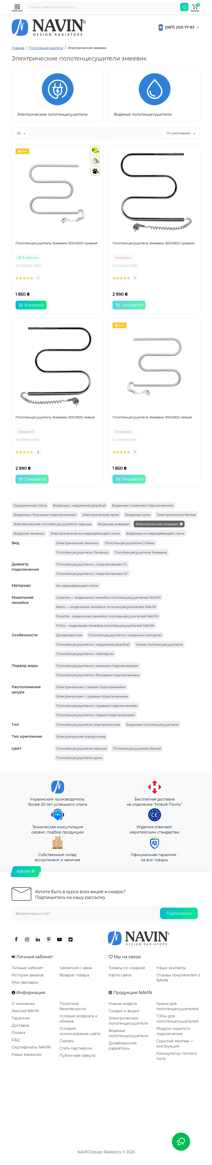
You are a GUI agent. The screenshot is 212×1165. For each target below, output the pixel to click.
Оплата (18, 1032)
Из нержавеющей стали (77, 585)
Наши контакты (171, 968)
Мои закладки (25, 982)
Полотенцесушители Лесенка (82, 552)
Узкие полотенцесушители (159, 644)
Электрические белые (176, 515)
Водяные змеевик (113, 524)
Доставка (20, 1025)
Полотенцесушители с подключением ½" (92, 573)
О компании (23, 1003)
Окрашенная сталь (30, 505)
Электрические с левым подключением (91, 687)
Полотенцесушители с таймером (84, 654)
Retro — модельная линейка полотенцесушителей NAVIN (106, 607)
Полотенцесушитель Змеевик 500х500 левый (55, 417)
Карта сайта (120, 975)
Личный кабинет (27, 968)
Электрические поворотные (80, 736)
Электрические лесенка (77, 543)
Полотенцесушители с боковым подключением (97, 675)
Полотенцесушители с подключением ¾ (91, 564)
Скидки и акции (124, 1011)
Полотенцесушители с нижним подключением (97, 666)
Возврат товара (74, 975)
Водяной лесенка (28, 533)
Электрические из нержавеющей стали (85, 533)
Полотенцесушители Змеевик (141, 552)
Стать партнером (75, 1048)
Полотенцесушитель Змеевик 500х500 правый (56, 243)
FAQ (16, 1040)
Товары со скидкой (127, 968)
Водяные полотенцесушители (152, 724)
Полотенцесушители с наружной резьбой (93, 644)
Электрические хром (100, 515)
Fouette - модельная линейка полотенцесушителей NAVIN (107, 616)
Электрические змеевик (156, 524)
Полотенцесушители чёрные (81, 748)
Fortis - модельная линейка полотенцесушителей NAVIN (105, 625)
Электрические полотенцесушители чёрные (52, 524)
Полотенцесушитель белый (137, 748)
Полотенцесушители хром (79, 758)
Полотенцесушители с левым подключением (95, 715)
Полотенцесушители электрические (88, 724)
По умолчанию (178, 133)
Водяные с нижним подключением (142, 505)
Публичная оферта (77, 1055)
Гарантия (20, 1018)
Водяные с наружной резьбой (79, 505)
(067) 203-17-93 (179, 27)
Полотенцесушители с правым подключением (97, 706)
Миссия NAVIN (25, 1011)
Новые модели (123, 1003)
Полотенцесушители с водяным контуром (125, 635)
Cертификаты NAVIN (31, 1047)
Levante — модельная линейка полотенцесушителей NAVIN (108, 597)
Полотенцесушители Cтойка (129, 543)
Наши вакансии (27, 1054)
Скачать (66, 1041)
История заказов (28, 975)
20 (19, 133)
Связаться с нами (75, 968)
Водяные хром (137, 515)
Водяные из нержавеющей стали (155, 533)
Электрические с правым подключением (92, 696)
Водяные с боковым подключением (44, 515)
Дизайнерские (69, 635)
